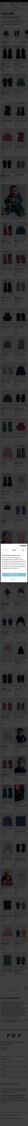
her (18, 564)
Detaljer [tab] (14, 550)
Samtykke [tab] (5, 550)
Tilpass (13, 579)
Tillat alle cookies (14, 574)
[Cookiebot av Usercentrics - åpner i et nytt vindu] (20, 546)
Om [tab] (23, 550)
